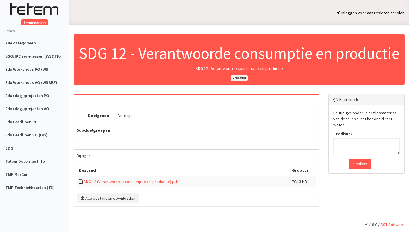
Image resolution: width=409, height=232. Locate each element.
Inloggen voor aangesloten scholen (372, 13)
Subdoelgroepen (93, 130)
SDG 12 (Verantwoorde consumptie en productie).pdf (131, 181)
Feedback (343, 133)
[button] (108, 198)
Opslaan (360, 164)
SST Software (393, 224)
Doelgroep (98, 115)
